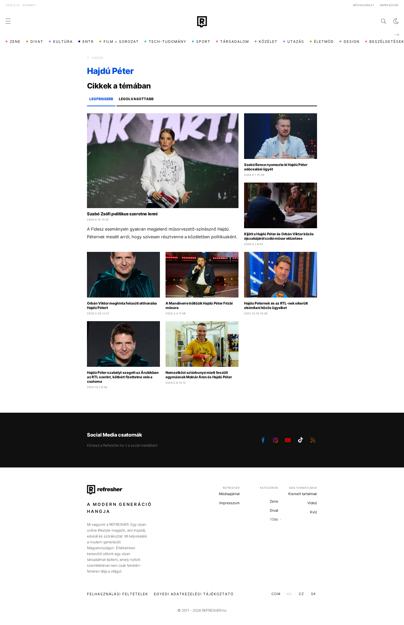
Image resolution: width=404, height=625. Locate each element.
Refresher (231, 487)
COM (276, 594)
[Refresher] (202, 21)
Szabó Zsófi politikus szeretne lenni (122, 214)
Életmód (324, 41)
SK (313, 594)
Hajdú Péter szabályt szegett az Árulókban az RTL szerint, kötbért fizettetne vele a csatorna (123, 377)
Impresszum (389, 5)
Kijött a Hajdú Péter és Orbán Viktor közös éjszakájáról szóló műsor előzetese (279, 236)
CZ (301, 594)
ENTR (88, 41)
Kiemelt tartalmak (302, 494)
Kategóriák (269, 487)
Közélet (268, 41)
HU (289, 594)
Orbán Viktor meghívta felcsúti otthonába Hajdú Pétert (122, 305)
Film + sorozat (121, 41)
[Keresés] (380, 21)
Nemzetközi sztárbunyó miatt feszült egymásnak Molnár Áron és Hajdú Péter (199, 374)
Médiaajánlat (363, 5)
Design (352, 41)
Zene (15, 41)
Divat (36, 41)
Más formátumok (303, 487)
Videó (312, 503)
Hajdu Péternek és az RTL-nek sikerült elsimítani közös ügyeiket (276, 305)
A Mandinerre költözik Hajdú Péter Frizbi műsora (199, 305)
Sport (203, 41)
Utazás (295, 41)
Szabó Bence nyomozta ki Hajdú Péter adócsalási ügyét (275, 166)
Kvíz (313, 512)
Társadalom (234, 41)
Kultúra (63, 41)
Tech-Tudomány (167, 41)
